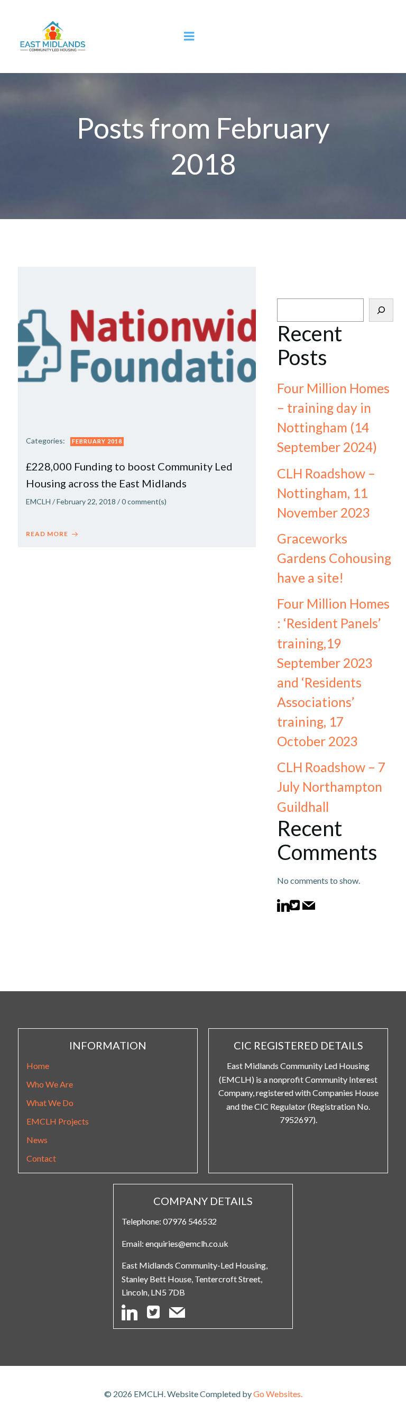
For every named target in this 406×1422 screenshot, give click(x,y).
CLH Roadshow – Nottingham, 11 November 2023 (326, 493)
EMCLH (38, 501)
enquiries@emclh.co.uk (186, 1243)
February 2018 (97, 441)
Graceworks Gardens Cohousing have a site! (334, 558)
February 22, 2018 (86, 501)
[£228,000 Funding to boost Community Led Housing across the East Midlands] (137, 345)
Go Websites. (277, 1394)
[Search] (381, 310)
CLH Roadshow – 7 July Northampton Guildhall (331, 786)
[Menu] (189, 37)
